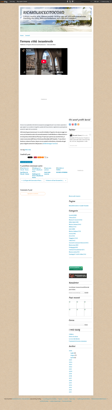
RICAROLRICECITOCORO (43, 12)
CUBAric (71, 334)
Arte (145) (72, 236)
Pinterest (73, 124)
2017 (70, 378)
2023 (70, 364)
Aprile (72, 357)
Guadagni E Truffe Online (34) (77, 254)
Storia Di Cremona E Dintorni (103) (78, 243)
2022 (70, 367)
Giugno (72, 355)
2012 (70, 389)
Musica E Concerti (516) (75, 220)
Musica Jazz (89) (73, 245)
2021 (70, 369)
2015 (70, 383)
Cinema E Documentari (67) (76, 249)
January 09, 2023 (73, 145)
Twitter (70, 124)
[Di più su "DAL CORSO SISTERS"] (73, 305)
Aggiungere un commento (32, 193)
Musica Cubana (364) (75, 224)
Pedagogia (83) (73, 247)
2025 (70, 360)
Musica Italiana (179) (75, 231)
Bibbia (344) (72, 226)
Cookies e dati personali (55, 401)
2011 (70, 392)
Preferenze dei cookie (67, 401)
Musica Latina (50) (74, 252)
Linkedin (75, 124)
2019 (70, 373)
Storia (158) (72, 233)
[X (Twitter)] (70, 1)
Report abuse (73, 398)
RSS (78, 124)
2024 (70, 362)
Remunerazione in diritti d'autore (99, 398)
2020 (70, 371)
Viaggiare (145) (73, 238)
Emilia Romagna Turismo (50, 143)
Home (22, 35)
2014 (70, 385)
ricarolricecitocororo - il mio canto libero (21, 398)
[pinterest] (73, 1)
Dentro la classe (73, 336)
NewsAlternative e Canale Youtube (79, 205)
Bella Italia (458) (73, 222)
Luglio (72, 353)
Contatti (27, 35)
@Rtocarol (84, 135)
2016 (70, 380)
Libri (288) (72, 229)
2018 (70, 376)
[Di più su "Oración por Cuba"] (88, 305)
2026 (70, 350)
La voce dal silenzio (74, 339)
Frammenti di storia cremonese (78, 341)
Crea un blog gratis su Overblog (49, 398)
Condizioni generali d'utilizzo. (83, 398)
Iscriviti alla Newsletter (26, 162)
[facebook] (67, 1)
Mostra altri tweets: (74, 196)
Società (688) (73, 215)
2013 (70, 387)
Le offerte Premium (44, 401)
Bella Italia (28, 149)
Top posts (60, 398)
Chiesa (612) (72, 217)
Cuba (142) (72, 240)
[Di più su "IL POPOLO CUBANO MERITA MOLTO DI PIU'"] (88, 312)
